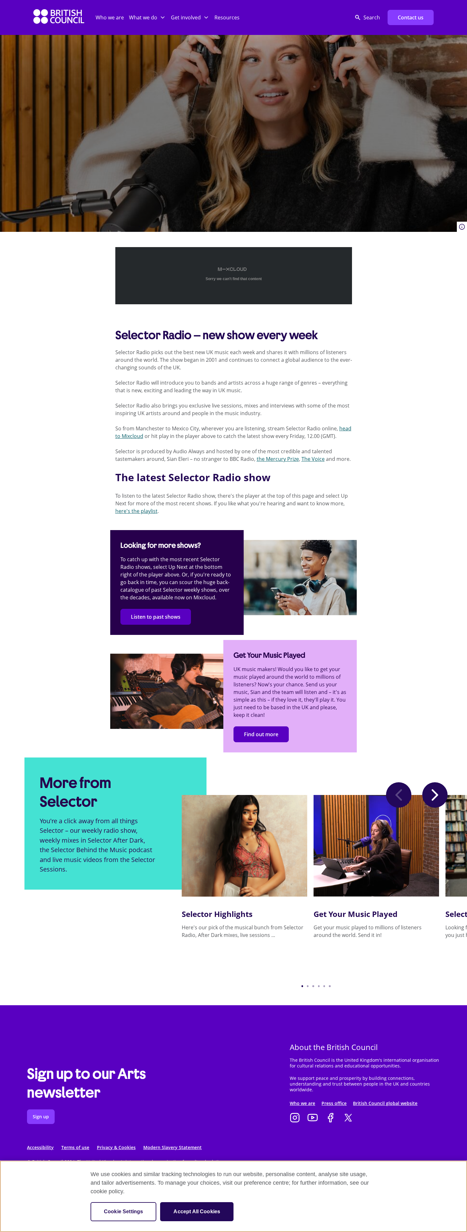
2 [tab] (307, 986)
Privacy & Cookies (116, 1147)
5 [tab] (324, 986)
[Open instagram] (295, 1118)
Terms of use (75, 1147)
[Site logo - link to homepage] (58, 17)
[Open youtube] (313, 1118)
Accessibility (40, 1147)
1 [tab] (302, 986)
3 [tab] (313, 986)
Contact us (410, 17)
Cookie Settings (123, 1211)
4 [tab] (319, 986)
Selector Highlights (217, 914)
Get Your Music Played (355, 914)
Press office (334, 1103)
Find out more (261, 734)
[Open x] (348, 1118)
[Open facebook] (330, 1118)
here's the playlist (136, 511)
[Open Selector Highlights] (244, 846)
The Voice (313, 458)
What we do (143, 17)
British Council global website (385, 1103)
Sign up (41, 1117)
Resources (227, 17)
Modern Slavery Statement (172, 1147)
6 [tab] (329, 986)
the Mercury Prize (278, 458)
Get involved (186, 17)
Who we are (110, 17)
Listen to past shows (155, 616)
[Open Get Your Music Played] (376, 846)
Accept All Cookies (196, 1211)
